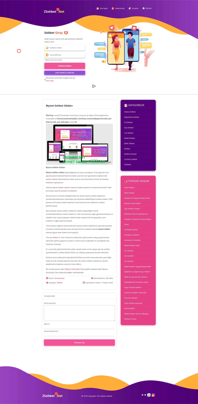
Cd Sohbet (128, 122)
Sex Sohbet (128, 261)
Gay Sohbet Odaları (132, 208)
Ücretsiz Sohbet (130, 159)
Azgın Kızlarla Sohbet (132, 287)
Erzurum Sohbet (130, 298)
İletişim (148, 8)
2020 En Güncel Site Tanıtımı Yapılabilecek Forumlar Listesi (136, 279)
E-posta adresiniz (51, 331)
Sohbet (59, 282)
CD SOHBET (129, 256)
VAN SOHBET (129, 308)
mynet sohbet (51, 179)
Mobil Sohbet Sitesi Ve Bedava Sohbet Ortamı (136, 316)
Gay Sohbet (129, 127)
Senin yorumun (50, 303)
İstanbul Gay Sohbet (132, 203)
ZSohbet (54, 11)
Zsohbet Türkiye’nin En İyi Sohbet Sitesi (137, 222)
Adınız (47, 324)
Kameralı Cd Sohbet (132, 240)
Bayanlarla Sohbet (131, 117)
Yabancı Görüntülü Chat (74, 269)
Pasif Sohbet (129, 187)
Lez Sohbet (128, 133)
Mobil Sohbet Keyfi (132, 245)
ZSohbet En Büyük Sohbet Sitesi (137, 198)
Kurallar (135, 8)
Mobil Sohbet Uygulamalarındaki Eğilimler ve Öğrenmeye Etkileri (137, 269)
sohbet (55, 237)
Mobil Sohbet (129, 138)
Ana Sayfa (104, 8)
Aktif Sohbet (129, 193)
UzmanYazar (59, 278)
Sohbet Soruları (130, 154)
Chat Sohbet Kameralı (133, 303)
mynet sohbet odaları (61, 187)
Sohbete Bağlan (65, 66)
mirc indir (50, 80)
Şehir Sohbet (129, 143)
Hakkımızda (119, 8)
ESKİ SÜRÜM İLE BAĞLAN (64, 73)
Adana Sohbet (130, 112)
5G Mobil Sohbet (131, 229)
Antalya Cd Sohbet (131, 235)
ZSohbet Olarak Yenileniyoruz (136, 214)
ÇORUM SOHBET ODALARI (135, 292)
